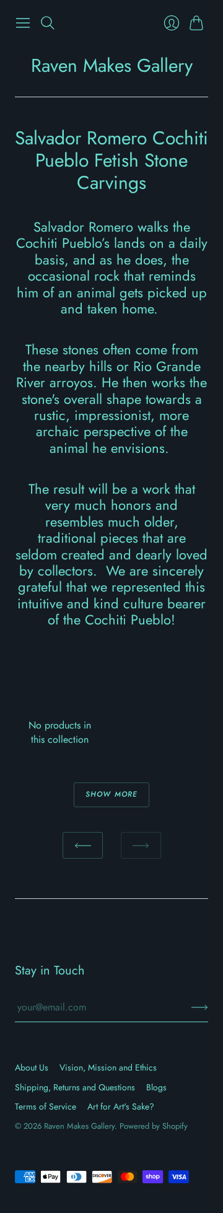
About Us (31, 1067)
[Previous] (83, 845)
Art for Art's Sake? (120, 1106)
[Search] (47, 23)
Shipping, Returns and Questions (75, 1087)
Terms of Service (45, 1106)
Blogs (156, 1087)
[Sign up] (199, 1007)
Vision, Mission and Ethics (108, 1067)
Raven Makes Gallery (112, 65)
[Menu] (23, 23)
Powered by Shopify (154, 1126)
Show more (111, 794)
